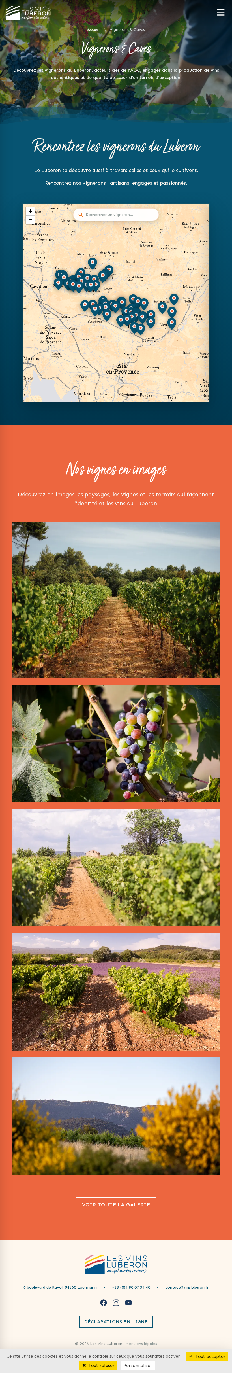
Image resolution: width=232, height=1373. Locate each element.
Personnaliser (137, 1365)
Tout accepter (209, 1356)
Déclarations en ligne (116, 1321)
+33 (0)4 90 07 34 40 (131, 1287)
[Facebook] (104, 1303)
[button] (87, 279)
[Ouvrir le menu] (220, 12)
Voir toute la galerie (116, 1205)
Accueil (94, 29)
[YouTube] (128, 1303)
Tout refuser (101, 1365)
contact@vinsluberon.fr (187, 1287)
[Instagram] (116, 1303)
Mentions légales (141, 1343)
